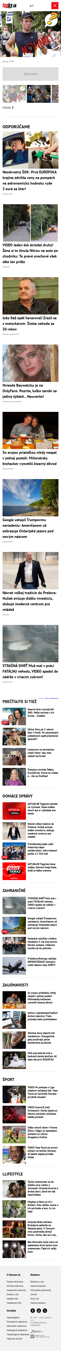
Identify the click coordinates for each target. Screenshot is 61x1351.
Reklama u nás (37, 1281)
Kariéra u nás (12, 1294)
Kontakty (11, 1310)
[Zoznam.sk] (36, 1332)
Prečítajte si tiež (20, 701)
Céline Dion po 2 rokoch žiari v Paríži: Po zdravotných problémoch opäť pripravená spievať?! (43, 734)
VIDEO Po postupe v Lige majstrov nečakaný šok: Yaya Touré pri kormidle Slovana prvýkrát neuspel (43, 1092)
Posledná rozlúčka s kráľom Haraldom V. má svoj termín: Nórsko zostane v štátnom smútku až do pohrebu (43, 943)
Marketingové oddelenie (18, 1334)
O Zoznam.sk (13, 1274)
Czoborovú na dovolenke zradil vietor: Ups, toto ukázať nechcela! (41, 753)
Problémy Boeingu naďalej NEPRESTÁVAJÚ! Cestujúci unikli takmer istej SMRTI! (42, 962)
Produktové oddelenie (17, 1321)
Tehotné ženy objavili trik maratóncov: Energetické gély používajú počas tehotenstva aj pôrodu (41, 1037)
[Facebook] (32, 1311)
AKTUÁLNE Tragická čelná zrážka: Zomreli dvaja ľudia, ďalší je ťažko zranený (42, 867)
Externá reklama (38, 1286)
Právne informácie (15, 1281)
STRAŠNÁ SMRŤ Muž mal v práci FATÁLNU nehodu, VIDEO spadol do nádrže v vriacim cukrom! (42, 903)
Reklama (34, 1274)
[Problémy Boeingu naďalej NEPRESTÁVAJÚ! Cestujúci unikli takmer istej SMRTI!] (14, 966)
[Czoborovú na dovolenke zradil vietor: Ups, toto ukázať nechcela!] (14, 757)
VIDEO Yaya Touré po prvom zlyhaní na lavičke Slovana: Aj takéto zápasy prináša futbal (43, 1152)
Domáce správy (18, 796)
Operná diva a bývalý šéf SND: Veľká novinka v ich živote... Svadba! (41, 712)
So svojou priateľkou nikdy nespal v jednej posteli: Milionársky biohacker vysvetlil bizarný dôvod (42, 997)
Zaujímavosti (15, 985)
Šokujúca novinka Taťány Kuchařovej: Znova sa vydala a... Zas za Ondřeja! (43, 773)
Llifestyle (13, 1174)
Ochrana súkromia (15, 1286)
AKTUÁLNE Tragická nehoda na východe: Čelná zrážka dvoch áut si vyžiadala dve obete (42, 808)
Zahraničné (14, 890)
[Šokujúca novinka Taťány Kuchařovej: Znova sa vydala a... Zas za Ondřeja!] (14, 777)
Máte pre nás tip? (14, 1338)
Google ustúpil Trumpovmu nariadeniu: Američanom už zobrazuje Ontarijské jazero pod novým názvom (42, 923)
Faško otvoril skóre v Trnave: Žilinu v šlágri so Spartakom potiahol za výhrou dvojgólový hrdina (43, 1132)
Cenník (33, 1294)
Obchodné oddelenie (16, 1326)
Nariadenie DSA (14, 1302)
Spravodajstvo (13, 1317)
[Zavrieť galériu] (54, 5)
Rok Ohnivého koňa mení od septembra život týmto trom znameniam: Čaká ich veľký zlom (43, 1246)
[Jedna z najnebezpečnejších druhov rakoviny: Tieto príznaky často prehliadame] (14, 1020)
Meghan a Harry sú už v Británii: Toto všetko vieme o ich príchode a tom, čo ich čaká (43, 1206)
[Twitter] (45, 1311)
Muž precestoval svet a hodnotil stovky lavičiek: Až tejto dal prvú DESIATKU (42, 1056)
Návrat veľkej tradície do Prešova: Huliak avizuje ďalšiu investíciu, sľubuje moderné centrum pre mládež (41, 830)
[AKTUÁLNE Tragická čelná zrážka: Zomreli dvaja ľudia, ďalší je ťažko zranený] (14, 871)
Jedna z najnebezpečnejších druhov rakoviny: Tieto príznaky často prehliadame (43, 1016)
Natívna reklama (37, 1302)
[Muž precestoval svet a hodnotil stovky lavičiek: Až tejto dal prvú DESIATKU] (14, 1060)
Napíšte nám (12, 1298)
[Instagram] (39, 1311)
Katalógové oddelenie (17, 1330)
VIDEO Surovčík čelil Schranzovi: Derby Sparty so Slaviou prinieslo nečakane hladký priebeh (42, 1112)
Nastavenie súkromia (16, 1290)
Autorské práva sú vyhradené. (38, 1324)
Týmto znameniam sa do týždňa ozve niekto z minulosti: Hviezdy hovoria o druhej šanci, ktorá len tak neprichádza (43, 1188)
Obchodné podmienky (40, 1290)
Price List (34, 1298)
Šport (8, 1079)
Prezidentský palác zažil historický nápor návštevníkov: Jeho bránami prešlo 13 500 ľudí (42, 848)
